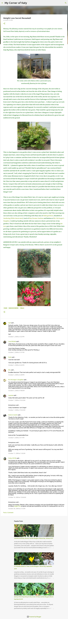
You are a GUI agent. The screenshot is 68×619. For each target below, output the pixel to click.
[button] (4, 23)
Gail (9, 323)
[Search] (29, 3)
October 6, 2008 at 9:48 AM (16, 390)
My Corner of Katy (16, 2)
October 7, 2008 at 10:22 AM (16, 400)
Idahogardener (48, 215)
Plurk (5, 308)
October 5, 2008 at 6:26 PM (16, 365)
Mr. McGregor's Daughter (15, 379)
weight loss (17, 506)
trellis (22, 308)
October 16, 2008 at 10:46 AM (17, 497)
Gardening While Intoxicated (13, 218)
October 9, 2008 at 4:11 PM (16, 437)
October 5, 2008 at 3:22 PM (16, 336)
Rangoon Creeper (13, 308)
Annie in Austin (12, 415)
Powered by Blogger (35, 616)
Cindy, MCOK (12, 458)
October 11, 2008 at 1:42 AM (16, 453)
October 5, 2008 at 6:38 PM (16, 375)
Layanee (10, 395)
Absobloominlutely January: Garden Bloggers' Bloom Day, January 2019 (33, 538)
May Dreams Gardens (36, 218)
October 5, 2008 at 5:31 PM (16, 352)
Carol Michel (12, 341)
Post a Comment (8, 512)
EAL (9, 370)
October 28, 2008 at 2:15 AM (16, 508)
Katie (9, 357)
